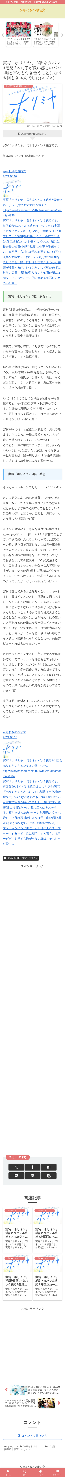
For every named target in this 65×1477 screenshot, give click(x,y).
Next (62, 35)
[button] (49, 1175)
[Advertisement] (32, 1010)
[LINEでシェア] (32, 1175)
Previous (3, 35)
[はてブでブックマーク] (49, 1167)
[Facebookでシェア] (32, 1167)
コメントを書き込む (34, 1435)
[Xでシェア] (16, 1167)
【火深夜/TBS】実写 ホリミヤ (22, 858)
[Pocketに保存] (16, 1175)
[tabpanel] (18, 34)
